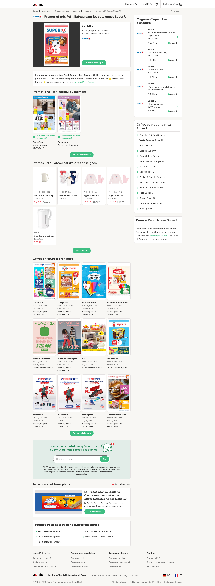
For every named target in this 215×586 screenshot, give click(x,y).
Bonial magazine (40, 562)
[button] (82, 44)
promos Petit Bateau (84, 82)
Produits (88, 11)
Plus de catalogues (82, 155)
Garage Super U (147, 150)
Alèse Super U (146, 145)
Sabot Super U (146, 171)
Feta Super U (146, 192)
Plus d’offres (81, 250)
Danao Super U (147, 198)
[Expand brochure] (56, 44)
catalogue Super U (159, 235)
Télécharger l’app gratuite (44, 566)
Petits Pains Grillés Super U (153, 182)
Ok (104, 459)
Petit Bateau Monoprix (49, 541)
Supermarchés (62, 11)
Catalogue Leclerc (79, 562)
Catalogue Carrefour (80, 566)
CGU (158, 582)
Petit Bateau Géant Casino (99, 536)
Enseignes (46, 11)
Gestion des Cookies (172, 582)
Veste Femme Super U (151, 140)
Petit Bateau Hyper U (49, 536)
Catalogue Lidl (77, 558)
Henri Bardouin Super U (151, 161)
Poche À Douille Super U (152, 177)
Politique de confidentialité (142, 582)
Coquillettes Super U (150, 156)
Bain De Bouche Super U (152, 187)
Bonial (35, 11)
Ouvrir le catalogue (94, 62)
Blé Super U (145, 208)
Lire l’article (95, 511)
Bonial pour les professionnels (160, 562)
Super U (76, 11)
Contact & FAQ (153, 558)
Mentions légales (120, 582)
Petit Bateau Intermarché (98, 531)
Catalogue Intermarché (119, 562)
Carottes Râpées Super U (152, 135)
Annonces (175, 11)
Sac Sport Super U (149, 166)
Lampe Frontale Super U (152, 203)
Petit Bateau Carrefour (49, 531)
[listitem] (44, 122)
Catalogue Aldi (115, 566)
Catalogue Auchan (117, 558)
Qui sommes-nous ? (42, 558)
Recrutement (153, 566)
